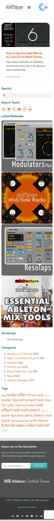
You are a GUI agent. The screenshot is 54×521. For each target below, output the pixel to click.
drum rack (36, 395)
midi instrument (26, 409)
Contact (32, 507)
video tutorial (37, 425)
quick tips (8, 415)
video (20, 425)
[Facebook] (9, 109)
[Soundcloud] (29, 109)
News (10, 376)
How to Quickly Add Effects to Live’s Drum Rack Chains (24, 55)
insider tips (9, 400)
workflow (4, 430)
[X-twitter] (14, 109)
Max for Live (14, 367)
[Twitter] (27, 516)
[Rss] (3, 109)
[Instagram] (24, 109)
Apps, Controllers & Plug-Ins (23, 358)
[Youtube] (19, 109)
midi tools (44, 411)
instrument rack (31, 400)
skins (20, 415)
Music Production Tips (19, 371)
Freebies (12, 362)
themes (43, 420)
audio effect (17, 394)
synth (33, 420)
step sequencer (19, 420)
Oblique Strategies (18, 380)
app (3, 395)
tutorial (8, 425)
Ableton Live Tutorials (19, 353)
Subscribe (39, 465)
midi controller (24, 405)
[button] (29, 7)
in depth (47, 396)
